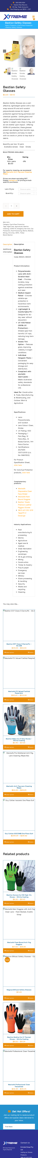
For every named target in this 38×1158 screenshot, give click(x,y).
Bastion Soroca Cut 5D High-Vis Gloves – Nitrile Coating (19, 896)
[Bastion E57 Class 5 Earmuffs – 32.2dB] (19, 625)
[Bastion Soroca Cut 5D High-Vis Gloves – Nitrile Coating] (19, 876)
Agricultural (19, 226)
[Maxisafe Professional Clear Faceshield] (19, 1065)
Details (31, 652)
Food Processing (16, 231)
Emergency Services (23, 229)
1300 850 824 (20, 3)
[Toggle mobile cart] (34, 19)
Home (7, 25)
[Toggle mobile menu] (33, 16)
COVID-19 (13, 229)
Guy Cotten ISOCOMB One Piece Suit (19, 833)
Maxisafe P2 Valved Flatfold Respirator (19, 692)
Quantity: (9, 193)
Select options (10, 652)
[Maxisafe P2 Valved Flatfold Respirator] (19, 672)
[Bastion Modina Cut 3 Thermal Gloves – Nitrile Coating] (19, 1018)
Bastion (26, 226)
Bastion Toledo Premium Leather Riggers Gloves (25, 505)
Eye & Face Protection (25, 25)
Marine (25, 231)
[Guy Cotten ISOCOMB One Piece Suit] (19, 815)
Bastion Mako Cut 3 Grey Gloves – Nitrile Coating (19, 740)
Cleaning (6, 229)
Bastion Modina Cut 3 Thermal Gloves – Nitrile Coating (19, 1038)
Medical (30, 231)
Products (13, 25)
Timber (22, 233)
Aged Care (10, 226)
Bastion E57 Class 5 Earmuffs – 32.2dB (19, 645)
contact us (13, 180)
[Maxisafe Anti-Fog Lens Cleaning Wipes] (19, 767)
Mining (5, 233)
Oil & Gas (11, 233)
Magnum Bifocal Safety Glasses (19, 990)
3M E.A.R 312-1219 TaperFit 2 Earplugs (25, 513)
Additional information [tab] (7, 250)
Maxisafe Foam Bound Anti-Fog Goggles (19, 943)
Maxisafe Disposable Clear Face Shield (25, 491)
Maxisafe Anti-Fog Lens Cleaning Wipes (17, 173)
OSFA (17, 233)
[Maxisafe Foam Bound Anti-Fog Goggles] (19, 923)
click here (18, 465)
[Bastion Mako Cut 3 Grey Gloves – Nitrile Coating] (19, 720)
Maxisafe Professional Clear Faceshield (19, 1085)
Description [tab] (7, 244)
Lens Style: (9, 189)
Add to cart (13, 214)
